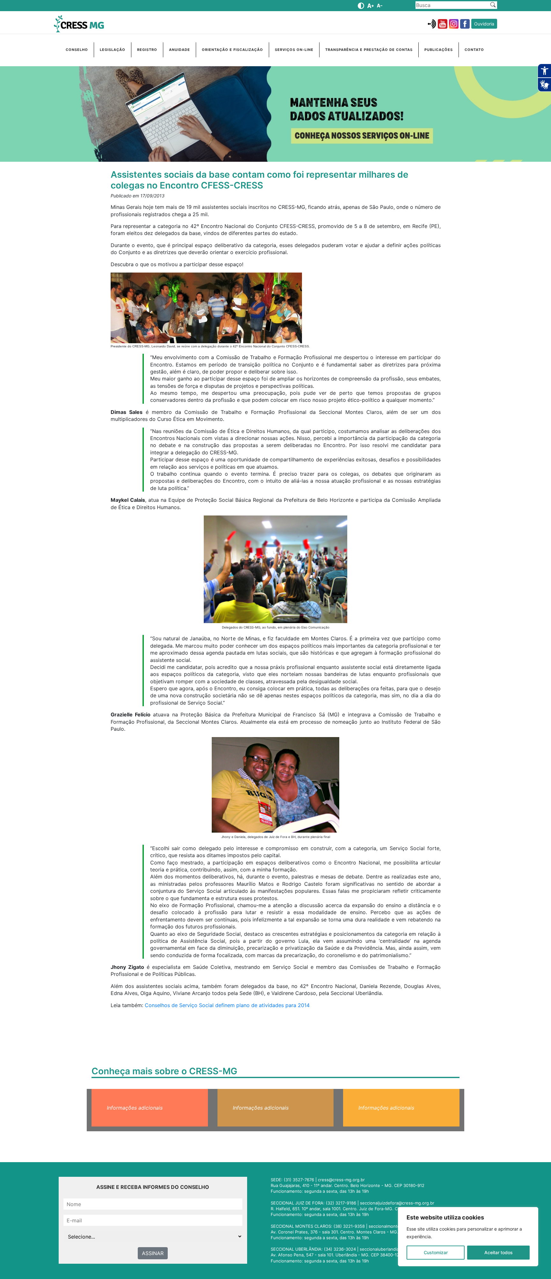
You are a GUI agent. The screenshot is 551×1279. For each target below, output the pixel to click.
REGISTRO (147, 49)
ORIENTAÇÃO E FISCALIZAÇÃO (232, 49)
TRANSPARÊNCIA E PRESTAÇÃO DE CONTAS (369, 49)
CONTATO (474, 49)
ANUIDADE (179, 49)
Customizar (436, 1252)
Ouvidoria (484, 23)
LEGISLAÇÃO (112, 49)
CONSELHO (77, 49)
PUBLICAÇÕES (438, 49)
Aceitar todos (498, 1252)
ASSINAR (153, 1253)
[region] (468, 1236)
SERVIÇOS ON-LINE (294, 49)
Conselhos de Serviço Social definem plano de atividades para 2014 (227, 1005)
